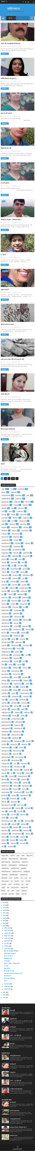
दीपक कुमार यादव (5, 505)
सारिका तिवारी (16, 537)
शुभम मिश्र (23, 824)
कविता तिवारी (12, 524)
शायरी (14, 687)
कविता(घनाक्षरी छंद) (6, 728)
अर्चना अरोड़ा (24, 703)
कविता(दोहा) (4, 735)
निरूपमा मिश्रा (18, 495)
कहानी (4, 25)
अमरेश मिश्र (4, 703)
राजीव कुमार (25, 527)
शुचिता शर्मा (14, 824)
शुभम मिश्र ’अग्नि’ (5, 827)
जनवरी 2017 (7, 989)
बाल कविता (24, 585)
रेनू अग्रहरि (20, 811)
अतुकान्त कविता (18, 642)
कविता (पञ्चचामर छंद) (6, 722)
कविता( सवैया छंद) (5, 623)
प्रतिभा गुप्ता (15, 668)
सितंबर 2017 (7, 936)
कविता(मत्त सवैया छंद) (15, 735)
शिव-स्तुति (12, 1010)
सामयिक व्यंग (12, 588)
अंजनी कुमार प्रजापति (6, 642)
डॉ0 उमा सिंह (4, 760)
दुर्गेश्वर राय (14, 530)
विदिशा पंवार (22, 814)
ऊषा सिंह (14, 715)
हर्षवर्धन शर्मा (13, 843)
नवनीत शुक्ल (4, 534)
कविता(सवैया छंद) (18, 741)
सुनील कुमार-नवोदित (24, 588)
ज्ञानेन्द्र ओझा (15, 754)
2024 (4, 908)
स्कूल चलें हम (5, 289)
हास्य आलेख (22, 843)
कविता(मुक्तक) (5, 738)
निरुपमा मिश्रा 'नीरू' (18, 766)
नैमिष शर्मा (13, 514)
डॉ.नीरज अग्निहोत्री (19, 757)
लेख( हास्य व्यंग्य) (17, 684)
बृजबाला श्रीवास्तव (5, 792)
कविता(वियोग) (15, 738)
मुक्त (22, 798)
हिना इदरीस (10, 846)
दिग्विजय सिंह (13, 581)
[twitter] (26, 2)
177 (13, 478)
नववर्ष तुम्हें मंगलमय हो (15, 1056)
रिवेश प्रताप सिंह (5, 537)
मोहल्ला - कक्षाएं (20, 805)
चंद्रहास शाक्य (25, 744)
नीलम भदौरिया (21, 565)
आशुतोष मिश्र (27, 712)
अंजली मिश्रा (4, 693)
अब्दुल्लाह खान (26, 518)
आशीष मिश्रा (4, 709)
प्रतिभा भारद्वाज (23, 514)
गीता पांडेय (4, 744)
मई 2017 (6, 946)
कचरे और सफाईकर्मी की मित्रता (10, 43)
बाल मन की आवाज (6, 113)
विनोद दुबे (3, 818)
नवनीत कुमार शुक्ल (5, 763)
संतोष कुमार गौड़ (5, 834)
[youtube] (28, 2)
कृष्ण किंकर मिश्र (5, 655)
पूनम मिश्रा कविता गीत (22, 776)
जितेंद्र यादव (25, 626)
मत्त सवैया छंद (4, 795)
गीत (3, 410)
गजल (23, 578)
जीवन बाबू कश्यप (5, 754)
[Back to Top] (18, 1147)
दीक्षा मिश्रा (22, 581)
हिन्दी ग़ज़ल (13, 591)
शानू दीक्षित (23, 632)
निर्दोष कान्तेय (13, 492)
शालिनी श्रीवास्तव (5, 636)
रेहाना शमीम (4, 814)
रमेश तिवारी (4, 508)
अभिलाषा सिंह (22, 699)
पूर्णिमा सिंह (4, 779)
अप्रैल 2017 (7, 949)
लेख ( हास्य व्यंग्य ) (5, 684)
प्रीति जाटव (25, 668)
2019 (4, 920)
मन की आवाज (5, 183)
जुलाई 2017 (7, 941)
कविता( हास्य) (17, 725)
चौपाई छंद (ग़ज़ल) (5, 747)
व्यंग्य (13, 521)
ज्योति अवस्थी (14, 601)
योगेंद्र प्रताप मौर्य (5, 546)
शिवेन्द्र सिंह (22, 687)
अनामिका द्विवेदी (16, 613)
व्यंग (24, 607)
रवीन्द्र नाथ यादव (15, 534)
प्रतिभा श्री (23, 779)
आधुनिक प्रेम (13, 1019)
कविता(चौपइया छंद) (18, 728)
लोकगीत (27, 684)
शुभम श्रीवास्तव (17, 546)
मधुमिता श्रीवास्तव (24, 795)
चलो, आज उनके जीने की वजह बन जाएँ (12, 359)
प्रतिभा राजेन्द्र (14, 779)
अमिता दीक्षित (14, 703)
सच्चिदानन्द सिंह (17, 636)
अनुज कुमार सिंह (15, 696)
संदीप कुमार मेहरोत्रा (17, 834)
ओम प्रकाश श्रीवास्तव (16, 719)
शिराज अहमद (27, 821)
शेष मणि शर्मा (15, 575)
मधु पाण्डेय (14, 795)
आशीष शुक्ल (14, 709)
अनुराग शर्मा (4, 645)
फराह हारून (4, 671)
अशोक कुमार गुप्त (17, 616)
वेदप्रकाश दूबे (13, 632)
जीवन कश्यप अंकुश (17, 751)
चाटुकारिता (12, 1072)
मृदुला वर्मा (25, 569)
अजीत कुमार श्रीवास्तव (24, 693)
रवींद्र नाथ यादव (14, 527)
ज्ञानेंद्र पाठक (4, 565)
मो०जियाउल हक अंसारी (6, 808)
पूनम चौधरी (11, 776)
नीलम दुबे (16, 505)
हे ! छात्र (3, 254)
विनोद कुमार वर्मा (5, 575)
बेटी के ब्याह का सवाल (7, 324)
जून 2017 (6, 943)
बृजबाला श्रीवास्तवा (15, 671)
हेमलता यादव (22, 639)
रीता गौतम (11, 811)
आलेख (3, 524)
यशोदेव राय (4, 572)
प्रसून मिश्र (25, 782)
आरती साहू (16, 706)
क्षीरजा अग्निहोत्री (16, 655)
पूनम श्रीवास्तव (5, 668)
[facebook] (23, 2)
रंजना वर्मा (16, 677)
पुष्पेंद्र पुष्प (28, 773)
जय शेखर (21, 747)
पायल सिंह (19, 773)
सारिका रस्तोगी (5, 578)
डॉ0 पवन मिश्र (23, 524)
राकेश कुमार (24, 677)
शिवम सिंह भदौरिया (5, 610)
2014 (4, 997)
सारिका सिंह (22, 837)
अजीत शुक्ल (15, 578)
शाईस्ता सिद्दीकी (5, 687)
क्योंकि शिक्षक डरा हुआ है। (9, 78)
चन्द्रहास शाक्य (5, 549)
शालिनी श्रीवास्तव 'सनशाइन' (7, 821)
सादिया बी (15, 690)
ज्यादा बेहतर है (5, 394)
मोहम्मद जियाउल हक (6, 543)
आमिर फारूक (21, 508)
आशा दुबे (24, 706)
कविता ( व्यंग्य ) (5, 597)
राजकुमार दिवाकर (5, 553)
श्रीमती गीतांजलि (15, 830)
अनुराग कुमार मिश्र (5, 616)
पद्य (11, 773)
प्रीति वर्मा (16, 786)
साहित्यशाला (13, 8)
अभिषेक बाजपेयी (24, 591)
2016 (4, 992)
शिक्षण (19, 821)
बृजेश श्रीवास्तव (5, 674)
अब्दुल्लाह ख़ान (12, 699)
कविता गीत (25, 620)
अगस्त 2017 (7, 938)
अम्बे (2, 594)
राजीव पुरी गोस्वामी (15, 680)
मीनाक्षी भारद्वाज (5, 607)
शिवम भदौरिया (4, 824)
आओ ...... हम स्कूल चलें (15, 1035)
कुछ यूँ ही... (12, 1043)
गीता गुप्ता (4, 581)
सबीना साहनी (4, 639)
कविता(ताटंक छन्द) (17, 731)
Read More (4, 54)
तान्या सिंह (16, 661)
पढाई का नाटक (13, 1135)
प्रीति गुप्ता (4, 569)
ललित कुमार (26, 680)
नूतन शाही (16, 540)
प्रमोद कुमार (27, 543)
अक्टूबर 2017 (7, 933)
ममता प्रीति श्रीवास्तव (17, 549)
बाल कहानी (15, 789)
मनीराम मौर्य (28, 629)
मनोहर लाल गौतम (16, 674)
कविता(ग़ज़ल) (4, 530)
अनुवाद (3, 699)
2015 (4, 995)
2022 (4, 913)
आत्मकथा (19, 648)
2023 (4, 910)
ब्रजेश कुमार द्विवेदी (17, 792)
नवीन (3, 664)
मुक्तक (10, 511)
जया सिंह (16, 626)
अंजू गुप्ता (13, 693)
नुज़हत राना (4, 773)
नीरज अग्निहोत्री (5, 629)
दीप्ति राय (3, 492)
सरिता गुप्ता (28, 834)
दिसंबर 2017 (7, 928)
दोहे (12, 565)
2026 (4, 902)
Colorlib (20, 1149)
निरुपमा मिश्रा (4, 585)
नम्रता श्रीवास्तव (24, 530)
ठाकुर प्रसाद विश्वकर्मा (6, 757)
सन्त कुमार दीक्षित (17, 610)
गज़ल (26, 655)
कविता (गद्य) (15, 597)
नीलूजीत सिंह (26, 770)
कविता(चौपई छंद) (5, 731)
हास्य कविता (4, 591)
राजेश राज (4, 559)
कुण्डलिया (17, 652)
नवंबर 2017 (7, 930)
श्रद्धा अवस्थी (4, 830)
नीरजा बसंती (14, 585)
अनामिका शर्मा (4, 696)
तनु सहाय (24, 601)
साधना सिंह (4, 562)
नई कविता (4, 604)
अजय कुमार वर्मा (5, 613)
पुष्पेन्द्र (3, 776)
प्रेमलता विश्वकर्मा (14, 569)
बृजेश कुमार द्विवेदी (23, 604)
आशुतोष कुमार (15, 620)
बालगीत (3, 588)
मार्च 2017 (6, 984)
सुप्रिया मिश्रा (4, 556)
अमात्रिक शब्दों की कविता (16, 1089)
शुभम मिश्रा (16, 827)
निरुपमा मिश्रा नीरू (5, 770)
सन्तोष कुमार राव (5, 690)
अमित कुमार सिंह (14, 645)
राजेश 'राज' (18, 808)
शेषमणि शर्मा (15, 518)
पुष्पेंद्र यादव (25, 505)
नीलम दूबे (10, 664)
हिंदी (2, 846)
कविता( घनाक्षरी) (18, 722)
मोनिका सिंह (4, 802)
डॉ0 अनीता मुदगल (5, 661)
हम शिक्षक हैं (13, 1027)
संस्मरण (20, 559)
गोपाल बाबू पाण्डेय (5, 658)
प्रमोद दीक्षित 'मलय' (17, 629)
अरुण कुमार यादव (5, 540)
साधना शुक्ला (12, 837)
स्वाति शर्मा (27, 502)
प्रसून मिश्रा (4, 521)
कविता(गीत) (25, 597)
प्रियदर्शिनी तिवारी (5, 786)
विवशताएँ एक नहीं (6, 148)
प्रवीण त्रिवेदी (21, 489)
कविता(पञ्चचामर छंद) (6, 652)
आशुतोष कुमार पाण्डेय (6, 712)
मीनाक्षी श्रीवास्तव (5, 677)
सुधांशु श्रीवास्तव (5, 502)
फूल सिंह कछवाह (5, 789)
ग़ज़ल (3, 511)
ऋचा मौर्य (22, 715)
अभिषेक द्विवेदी (15, 556)
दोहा (24, 661)
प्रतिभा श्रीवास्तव (5, 782)
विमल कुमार (12, 818)
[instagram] (33, 2)
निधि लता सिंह (24, 763)
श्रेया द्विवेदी (17, 543)
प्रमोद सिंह (16, 782)
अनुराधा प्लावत (5, 271)
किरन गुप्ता (16, 623)
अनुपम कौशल (26, 696)
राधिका (3, 811)
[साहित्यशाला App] (31, 2)
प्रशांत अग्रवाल (26, 556)
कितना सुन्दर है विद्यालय (8, 429)
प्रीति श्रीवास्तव (25, 786)
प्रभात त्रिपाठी (5, 518)
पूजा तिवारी (4, 527)
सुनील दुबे (22, 840)
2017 (4, 926)
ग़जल (23, 562)
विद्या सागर (4, 632)
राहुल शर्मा (22, 572)
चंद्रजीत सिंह (16, 658)
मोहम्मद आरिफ (14, 802)
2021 (4, 915)
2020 (4, 918)
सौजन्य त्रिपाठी (25, 690)
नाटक (15, 763)
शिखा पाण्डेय (15, 553)
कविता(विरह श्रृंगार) (6, 741)
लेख (12, 508)
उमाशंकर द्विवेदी (5, 715)
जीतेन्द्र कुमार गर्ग (5, 751)
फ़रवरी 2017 (7, 986)
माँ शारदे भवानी (13, 798)
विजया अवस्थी (15, 607)
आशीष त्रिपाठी (21, 594)
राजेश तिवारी (27, 808)
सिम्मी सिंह (4, 840)
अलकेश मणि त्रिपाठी (6, 495)
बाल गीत (24, 789)
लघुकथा (12, 559)
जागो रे (3, 463)
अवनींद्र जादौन (20, 511)
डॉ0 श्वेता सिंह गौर (15, 760)
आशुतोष (22, 709)
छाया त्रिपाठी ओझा (5, 626)
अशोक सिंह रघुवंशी (5, 706)
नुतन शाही (19, 664)
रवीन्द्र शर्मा (13, 572)
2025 (4, 905)
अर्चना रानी (10, 594)
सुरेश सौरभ (4, 843)
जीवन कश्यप (4, 601)
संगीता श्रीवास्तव (26, 575)
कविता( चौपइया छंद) (6, 725)
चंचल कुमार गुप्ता (14, 744)
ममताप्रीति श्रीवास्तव (6, 498)
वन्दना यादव (13, 814)
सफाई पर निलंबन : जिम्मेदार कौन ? (11, 219)
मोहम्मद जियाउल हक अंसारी (7, 805)
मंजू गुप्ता (27, 792)
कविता (4, 60)
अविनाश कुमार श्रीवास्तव (7, 648)
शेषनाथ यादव (25, 827)
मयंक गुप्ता (4, 798)
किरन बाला (28, 741)
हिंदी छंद (13, 639)
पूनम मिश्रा (13, 604)
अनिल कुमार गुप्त (22, 521)
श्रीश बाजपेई (26, 830)
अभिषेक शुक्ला (17, 502)
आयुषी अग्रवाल (5, 620)
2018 (4, 923)
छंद (14, 747)
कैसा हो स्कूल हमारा (14, 1111)
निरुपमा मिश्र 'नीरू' (5, 766)
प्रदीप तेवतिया (18, 498)
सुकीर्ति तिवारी (26, 553)
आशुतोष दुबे (17, 712)
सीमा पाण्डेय (12, 840)
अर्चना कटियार (26, 645)
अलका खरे (4, 514)
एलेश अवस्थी (4, 719)
